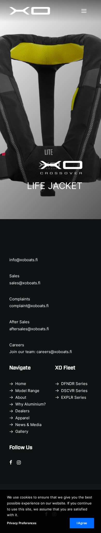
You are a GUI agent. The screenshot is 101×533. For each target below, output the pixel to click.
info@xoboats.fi (23, 259)
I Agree (82, 523)
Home (20, 383)
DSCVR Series (74, 390)
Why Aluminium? (30, 404)
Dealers (22, 410)
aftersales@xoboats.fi (29, 328)
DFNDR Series (74, 383)
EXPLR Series (73, 397)
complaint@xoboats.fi (29, 305)
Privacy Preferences (21, 523)
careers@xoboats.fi (54, 351)
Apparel (22, 417)
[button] (86, 11)
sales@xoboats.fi (24, 282)
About (20, 397)
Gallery (21, 431)
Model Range (27, 390)
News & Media (28, 424)
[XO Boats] (29, 11)
